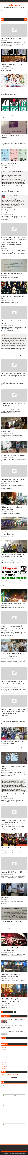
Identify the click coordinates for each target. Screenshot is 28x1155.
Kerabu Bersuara (14, 5)
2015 (3, 1068)
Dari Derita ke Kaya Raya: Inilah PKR (16, 1019)
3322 (11, 1012)
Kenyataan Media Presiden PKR (11, 872)
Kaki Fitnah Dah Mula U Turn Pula (12, 186)
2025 (3, 1047)
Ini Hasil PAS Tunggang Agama (15, 1031)
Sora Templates (10, 1153)
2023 (3, 1052)
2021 (3, 1056)
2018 (3, 1062)
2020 (3, 1058)
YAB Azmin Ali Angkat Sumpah (11, 848)
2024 (3, 1049)
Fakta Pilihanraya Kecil (8, 163)
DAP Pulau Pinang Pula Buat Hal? (12, 273)
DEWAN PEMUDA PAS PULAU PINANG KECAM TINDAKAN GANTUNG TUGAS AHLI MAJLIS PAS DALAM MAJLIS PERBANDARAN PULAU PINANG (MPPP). (13, 242)
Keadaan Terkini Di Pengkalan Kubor (13, 603)
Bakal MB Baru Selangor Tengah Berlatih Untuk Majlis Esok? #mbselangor (11, 1001)
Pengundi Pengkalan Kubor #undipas (13, 581)
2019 (3, 1060)
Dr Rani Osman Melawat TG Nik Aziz (13, 455)
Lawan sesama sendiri (8, 89)
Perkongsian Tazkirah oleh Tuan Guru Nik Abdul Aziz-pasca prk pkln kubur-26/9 (13, 376)
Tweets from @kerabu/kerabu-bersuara (10, 1074)
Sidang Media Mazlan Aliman (11, 38)
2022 (3, 1054)
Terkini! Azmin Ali (7, 897)
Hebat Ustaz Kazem (7, 431)
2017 (3, 1064)
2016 (3, 1066)
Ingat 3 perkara (6, 113)
